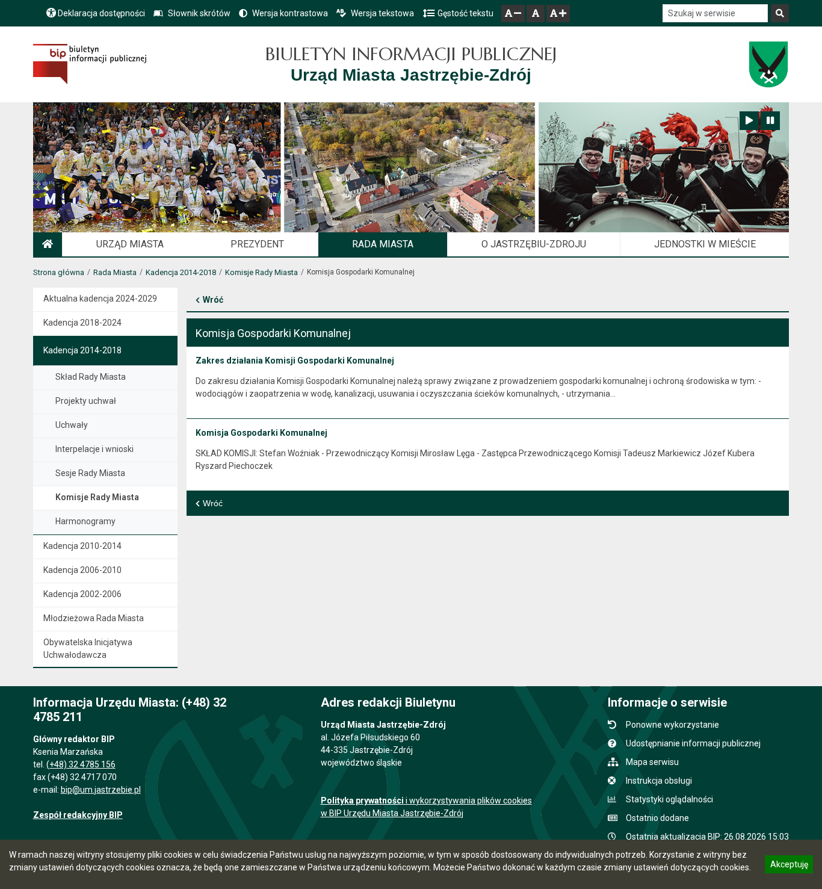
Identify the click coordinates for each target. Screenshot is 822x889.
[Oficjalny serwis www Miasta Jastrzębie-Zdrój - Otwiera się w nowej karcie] (768, 64)
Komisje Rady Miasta (261, 272)
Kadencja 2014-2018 (181, 272)
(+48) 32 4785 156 (81, 764)
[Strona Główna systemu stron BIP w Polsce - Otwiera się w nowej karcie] (90, 64)
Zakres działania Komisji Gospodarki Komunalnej (295, 360)
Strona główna (58, 272)
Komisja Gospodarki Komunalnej (261, 433)
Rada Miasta (115, 272)
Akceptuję (789, 866)
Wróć (213, 300)
